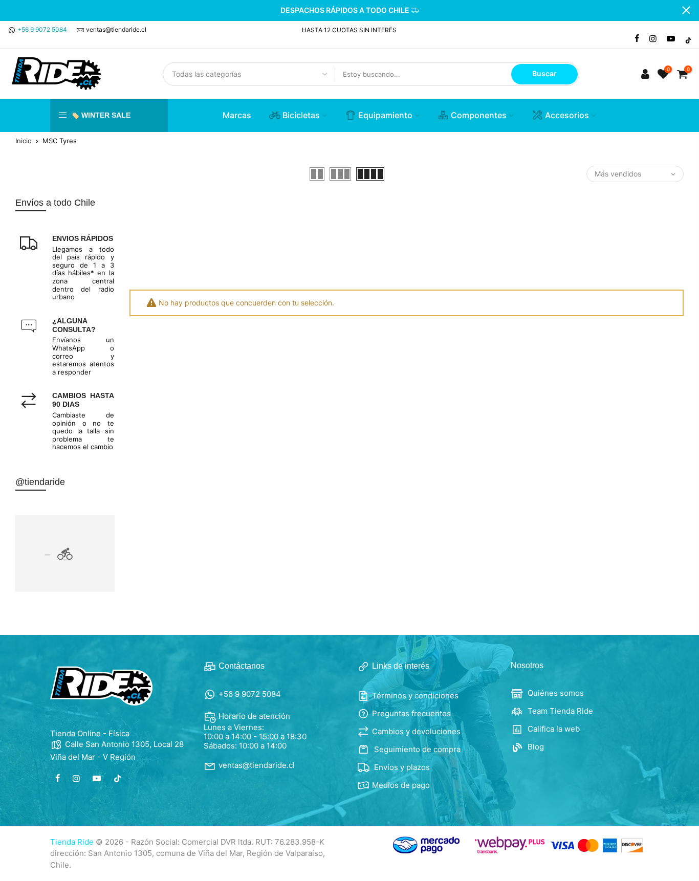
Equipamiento (385, 115)
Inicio (23, 141)
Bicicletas (301, 115)
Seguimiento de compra (416, 749)
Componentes (479, 115)
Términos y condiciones (415, 695)
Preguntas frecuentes (411, 713)
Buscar (544, 73)
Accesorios (567, 115)
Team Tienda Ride (559, 711)
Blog (535, 747)
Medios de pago (401, 785)
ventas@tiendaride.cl (116, 29)
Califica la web (553, 729)
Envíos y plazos (401, 767)
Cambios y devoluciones (416, 731)
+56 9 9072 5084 (42, 29)
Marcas (237, 115)
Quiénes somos (555, 693)
